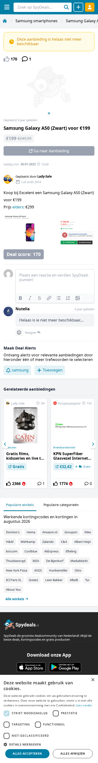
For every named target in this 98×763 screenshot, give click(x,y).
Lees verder (84, 705)
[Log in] (89, 7)
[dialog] (49, 719)
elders (18, 207)
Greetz (33, 580)
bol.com (11, 551)
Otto (78, 570)
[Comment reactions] (19, 332)
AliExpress (51, 551)
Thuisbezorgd (15, 561)
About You (13, 589)
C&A (64, 542)
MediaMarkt (79, 561)
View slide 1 (49, 113)
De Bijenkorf (54, 561)
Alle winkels (14, 599)
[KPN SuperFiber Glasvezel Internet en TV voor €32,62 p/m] (72, 443)
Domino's (13, 532)
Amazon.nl (49, 532)
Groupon (70, 532)
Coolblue (30, 551)
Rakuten (11, 447)
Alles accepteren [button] (27, 754)
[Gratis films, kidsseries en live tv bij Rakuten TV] (25, 443)
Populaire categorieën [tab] (61, 504)
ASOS (38, 570)
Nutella (22, 308)
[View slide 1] (49, 91)
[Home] (4, 20)
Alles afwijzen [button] (72, 754)
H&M (10, 542)
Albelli (74, 580)
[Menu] (7, 7)
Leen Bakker (54, 580)
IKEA (36, 561)
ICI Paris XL (14, 580)
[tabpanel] (49, 557)
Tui (87, 580)
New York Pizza (16, 570)
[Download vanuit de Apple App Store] (31, 667)
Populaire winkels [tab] (20, 504)
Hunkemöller (58, 570)
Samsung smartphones (36, 20)
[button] (49, 744)
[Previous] (5, 444)
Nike (87, 532)
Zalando (48, 542)
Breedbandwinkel (64, 447)
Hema (31, 532)
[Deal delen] (78, 7)
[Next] (93, 444)
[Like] (8, 483)
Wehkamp (28, 542)
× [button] (92, 680)
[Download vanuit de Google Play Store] (65, 667)
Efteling (71, 551)
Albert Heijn (82, 542)
